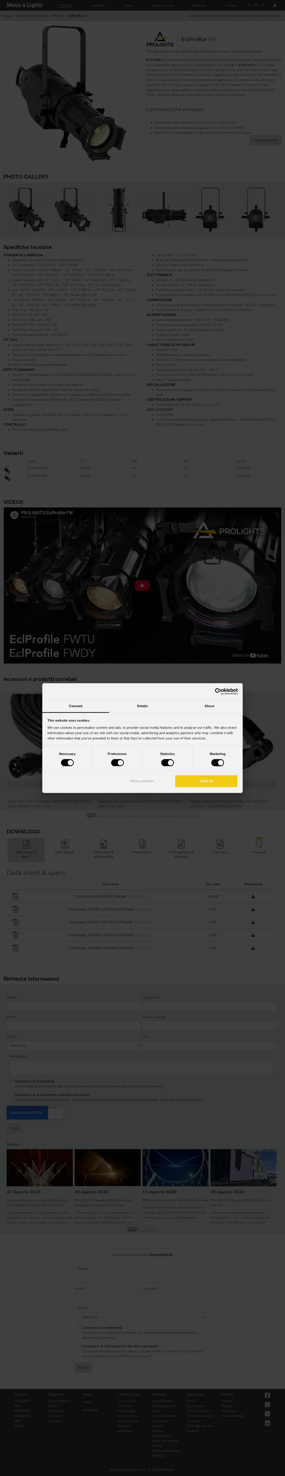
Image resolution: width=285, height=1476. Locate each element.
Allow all (206, 781)
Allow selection (142, 781)
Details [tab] (142, 706)
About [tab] (209, 706)
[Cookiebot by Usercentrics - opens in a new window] (218, 691)
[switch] (117, 762)
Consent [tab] (75, 706)
